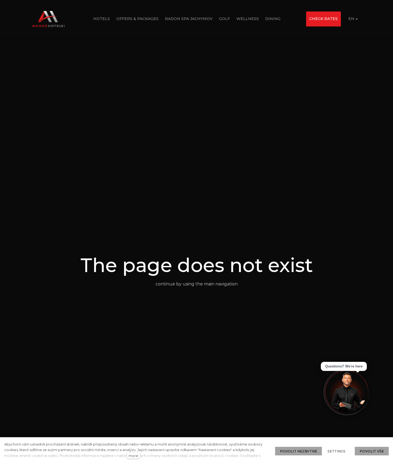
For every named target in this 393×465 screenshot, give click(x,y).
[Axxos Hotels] (48, 19)
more (133, 456)
